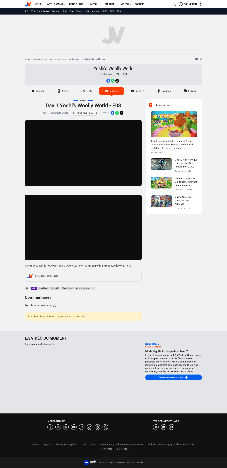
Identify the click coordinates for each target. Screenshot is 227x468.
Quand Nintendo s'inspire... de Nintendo (183, 200)
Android (95, 11)
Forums (139, 4)
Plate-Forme (67, 288)
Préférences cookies (184, 444)
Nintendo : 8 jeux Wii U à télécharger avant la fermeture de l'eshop (186, 182)
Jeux (38, 4)
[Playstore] (156, 427)
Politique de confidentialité (129, 444)
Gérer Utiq (164, 444)
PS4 (65, 11)
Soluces (166, 91)
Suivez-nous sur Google (86, 113)
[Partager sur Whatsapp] (113, 81)
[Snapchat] (105, 427)
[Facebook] (50, 427)
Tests (89, 91)
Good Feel (43, 288)
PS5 (33, 11)
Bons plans (76, 4)
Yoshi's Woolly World (114, 68)
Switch (79, 11)
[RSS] (81, 427)
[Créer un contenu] (200, 59)
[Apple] (163, 427)
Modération (106, 444)
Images (139, 91)
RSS (118, 448)
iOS (87, 11)
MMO (104, 11)
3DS (125, 74)
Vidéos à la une (39, 59)
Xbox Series (43, 11)
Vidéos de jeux (53, 59)
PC (26, 11)
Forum (192, 91)
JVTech (94, 4)
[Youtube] (74, 427)
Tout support (107, 74)
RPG (112, 11)
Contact (35, 444)
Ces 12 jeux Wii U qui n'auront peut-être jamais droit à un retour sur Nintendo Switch (186, 163)
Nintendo (55, 288)
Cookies (151, 444)
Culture (109, 4)
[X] (58, 427)
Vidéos (125, 4)
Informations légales (65, 444)
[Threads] (97, 427)
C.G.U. (83, 444)
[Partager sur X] (117, 81)
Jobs (126, 448)
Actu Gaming (55, 4)
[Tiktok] (89, 427)
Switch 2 (56, 11)
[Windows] (171, 427)
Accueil (28, 59)
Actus (65, 91)
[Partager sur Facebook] (108, 81)
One (71, 11)
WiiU (34, 288)
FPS (119, 11)
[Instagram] (66, 427)
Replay (64, 59)
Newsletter (106, 448)
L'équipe (47, 444)
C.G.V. (93, 444)
